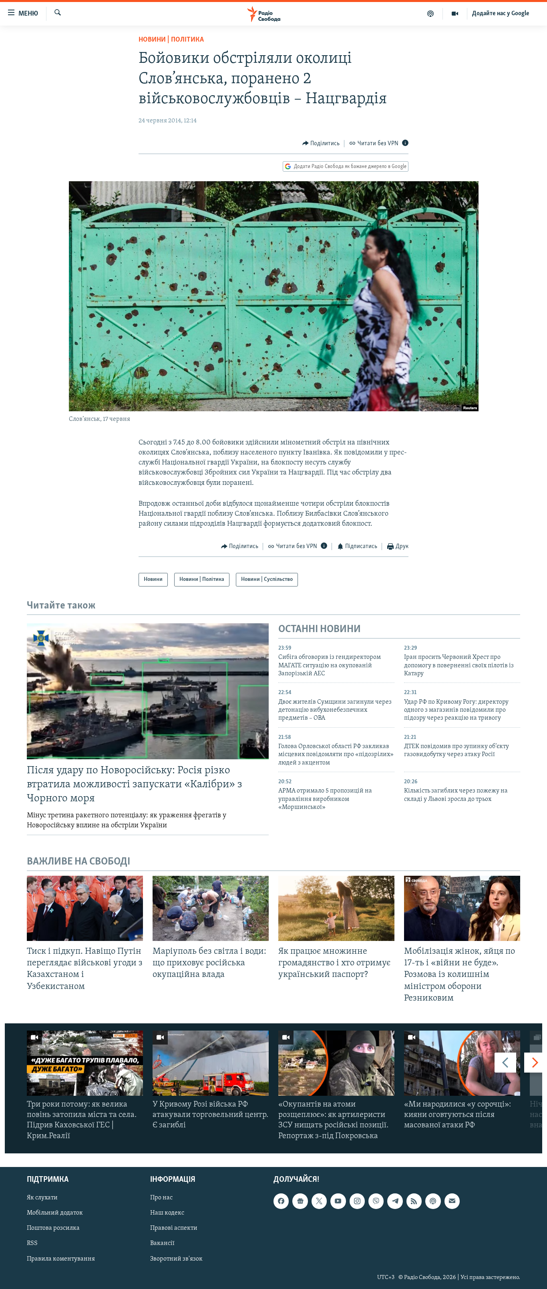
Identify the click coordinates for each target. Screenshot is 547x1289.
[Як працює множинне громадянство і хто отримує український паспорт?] (336, 908)
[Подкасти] (430, 13)
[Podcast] (432, 1201)
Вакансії (162, 1243)
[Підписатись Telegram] (394, 1201)
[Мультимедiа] (455, 13)
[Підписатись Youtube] (338, 1201)
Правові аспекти (173, 1228)
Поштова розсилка (53, 1228)
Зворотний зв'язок (176, 1258)
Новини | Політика (171, 40)
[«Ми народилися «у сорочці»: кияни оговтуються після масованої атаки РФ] (462, 1063)
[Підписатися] (452, 1201)
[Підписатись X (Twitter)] (319, 1201)
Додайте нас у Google (500, 13)
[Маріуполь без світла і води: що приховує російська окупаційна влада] (211, 908)
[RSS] (414, 1201)
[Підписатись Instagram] (357, 1201)
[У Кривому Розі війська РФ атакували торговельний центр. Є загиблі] (211, 1063)
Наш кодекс (167, 1213)
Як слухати (42, 1198)
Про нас (161, 1198)
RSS (32, 1243)
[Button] (321, 143)
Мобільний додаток (55, 1213)
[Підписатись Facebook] (281, 1201)
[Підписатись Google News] (300, 1201)
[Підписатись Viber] (376, 1201)
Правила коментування (61, 1258)
